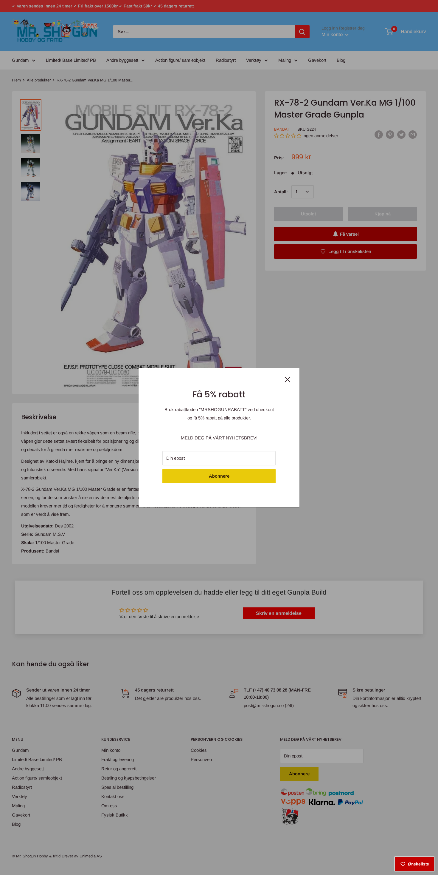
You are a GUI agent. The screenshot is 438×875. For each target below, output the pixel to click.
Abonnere (219, 476)
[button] (116, 819)
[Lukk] (288, 379)
